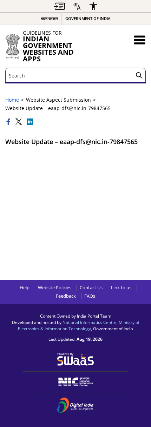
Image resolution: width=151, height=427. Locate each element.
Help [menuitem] (24, 288)
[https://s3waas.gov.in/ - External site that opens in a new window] (76, 358)
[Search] (139, 75)
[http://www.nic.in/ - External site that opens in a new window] (76, 381)
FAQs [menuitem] (89, 296)
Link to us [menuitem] (121, 288)
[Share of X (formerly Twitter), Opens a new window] (19, 122)
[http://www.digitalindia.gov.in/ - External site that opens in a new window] (76, 405)
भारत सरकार (49, 18)
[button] (139, 40)
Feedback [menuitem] (66, 296)
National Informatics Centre (90, 322)
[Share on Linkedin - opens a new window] (30, 122)
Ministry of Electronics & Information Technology (78, 325)
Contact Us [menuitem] (91, 288)
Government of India (87, 18)
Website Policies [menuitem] (54, 288)
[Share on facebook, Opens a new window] (9, 122)
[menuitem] (59, 6)
